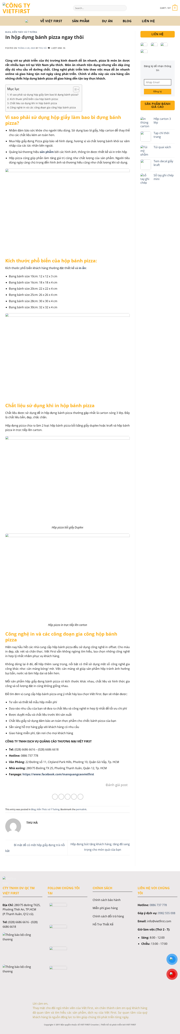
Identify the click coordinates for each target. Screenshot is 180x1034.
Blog (127, 21)
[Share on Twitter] (61, 797)
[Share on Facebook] (55, 797)
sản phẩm (47, 152)
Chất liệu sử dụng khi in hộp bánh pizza (33, 103)
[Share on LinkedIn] (80, 797)
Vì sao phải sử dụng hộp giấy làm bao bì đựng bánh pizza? (44, 94)
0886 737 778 (158, 905)
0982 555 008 (166, 913)
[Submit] (123, 8)
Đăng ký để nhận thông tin (157, 68)
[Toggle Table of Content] (74, 89)
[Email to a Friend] (67, 797)
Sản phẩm (80, 21)
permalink (81, 809)
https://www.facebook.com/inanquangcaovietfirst (58, 774)
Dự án (107, 21)
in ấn (82, 268)
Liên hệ (148, 21)
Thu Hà (43, 48)
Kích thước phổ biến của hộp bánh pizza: (34, 99)
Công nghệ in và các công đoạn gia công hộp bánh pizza (43, 107)
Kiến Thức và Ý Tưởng (24, 32)
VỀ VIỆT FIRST (51, 21)
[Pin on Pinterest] (74, 797)
